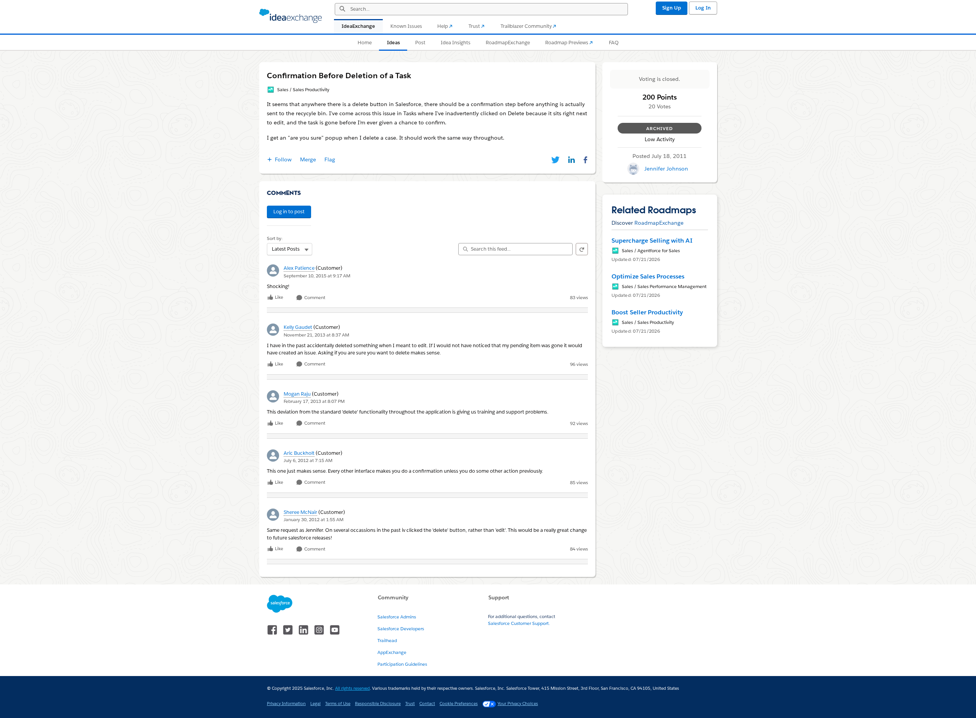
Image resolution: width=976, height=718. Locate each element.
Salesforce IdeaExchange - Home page (290, 16)
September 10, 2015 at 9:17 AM (317, 275)
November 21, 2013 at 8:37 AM (316, 335)
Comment (314, 298)
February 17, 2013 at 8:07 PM (314, 401)
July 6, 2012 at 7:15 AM (308, 460)
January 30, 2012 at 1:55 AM (314, 519)
